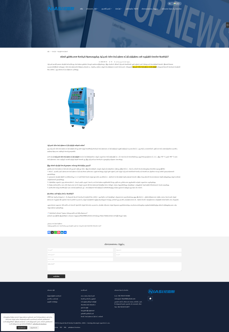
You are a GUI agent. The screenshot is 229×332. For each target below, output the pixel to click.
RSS (61, 327)
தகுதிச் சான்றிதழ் (52, 302)
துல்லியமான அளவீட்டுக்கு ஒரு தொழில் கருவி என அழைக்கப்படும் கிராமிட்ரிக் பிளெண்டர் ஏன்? (77, 226)
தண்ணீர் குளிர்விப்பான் (87, 313)
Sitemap (55, 327)
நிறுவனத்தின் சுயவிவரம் (54, 296)
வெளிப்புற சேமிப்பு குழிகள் (88, 299)
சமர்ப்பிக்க (56, 276)
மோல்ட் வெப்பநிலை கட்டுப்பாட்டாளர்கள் (92, 316)
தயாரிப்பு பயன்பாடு (52, 299)
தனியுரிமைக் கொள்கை (74, 327)
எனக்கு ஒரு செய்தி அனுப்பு (123, 62)
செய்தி (54, 51)
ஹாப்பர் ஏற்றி (84, 307)
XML (65, 327)
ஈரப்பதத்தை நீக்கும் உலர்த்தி (88, 302)
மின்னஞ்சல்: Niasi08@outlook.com (124, 299)
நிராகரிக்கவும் (21, 328)
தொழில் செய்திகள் (63, 51)
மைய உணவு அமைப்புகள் (88, 296)
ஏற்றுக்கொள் (33, 328)
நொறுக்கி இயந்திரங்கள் (87, 310)
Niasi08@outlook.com (87, 216)
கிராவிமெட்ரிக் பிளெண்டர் (88, 305)
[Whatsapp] (150, 298)
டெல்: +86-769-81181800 (122, 296)
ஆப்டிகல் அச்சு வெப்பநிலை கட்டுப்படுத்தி (144, 67)
